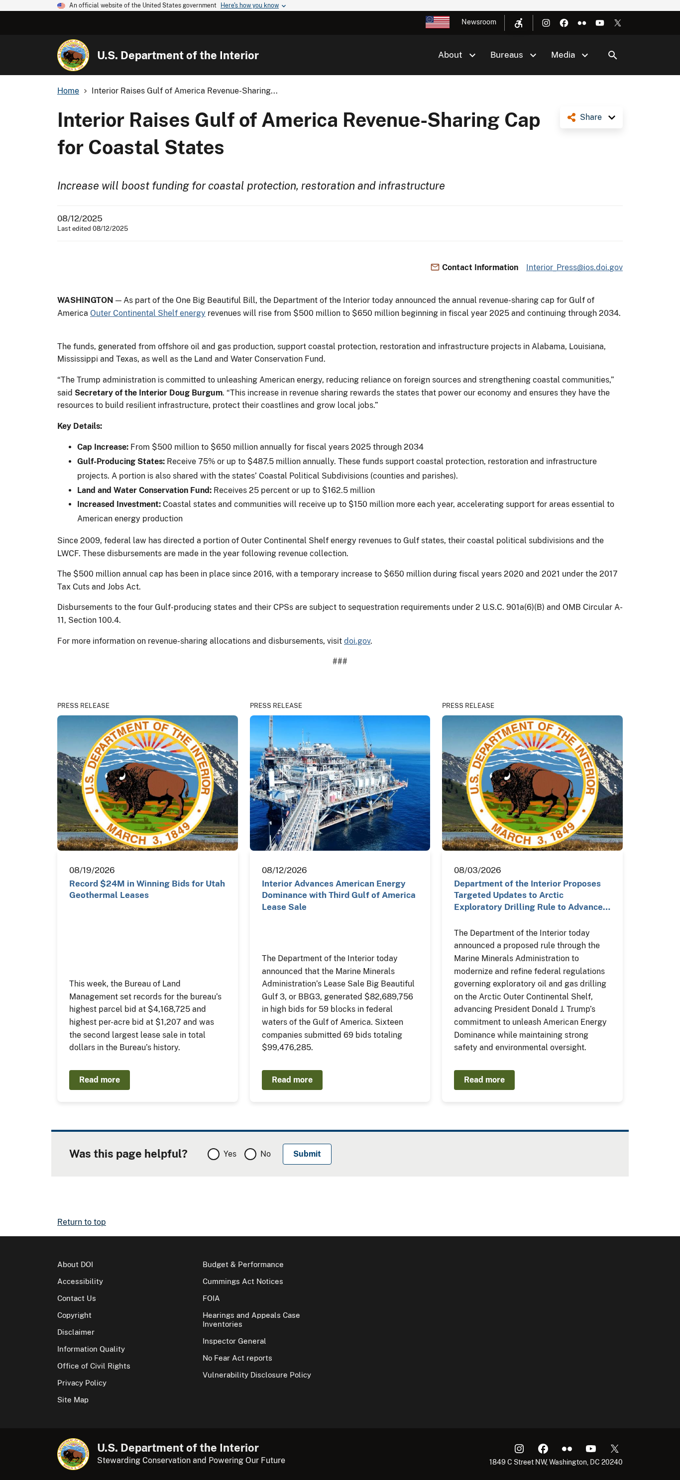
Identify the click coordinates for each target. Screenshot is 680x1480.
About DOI (75, 1264)
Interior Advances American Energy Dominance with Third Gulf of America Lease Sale (339, 895)
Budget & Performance (243, 1264)
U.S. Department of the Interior (178, 55)
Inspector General (234, 1341)
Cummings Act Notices (243, 1281)
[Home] (73, 55)
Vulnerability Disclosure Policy (257, 1375)
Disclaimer (76, 1332)
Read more (99, 1080)
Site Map (73, 1399)
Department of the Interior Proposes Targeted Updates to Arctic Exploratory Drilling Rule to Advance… (532, 895)
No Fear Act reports (237, 1358)
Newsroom (478, 21)
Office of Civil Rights (93, 1366)
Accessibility (80, 1281)
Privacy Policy (82, 1383)
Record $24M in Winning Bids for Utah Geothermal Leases (147, 889)
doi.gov (357, 641)
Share (591, 117)
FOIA (211, 1298)
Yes (230, 1154)
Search (613, 55)
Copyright (74, 1315)
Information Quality (91, 1349)
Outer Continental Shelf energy (148, 313)
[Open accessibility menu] (519, 23)
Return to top (81, 1222)
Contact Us (76, 1298)
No (265, 1154)
